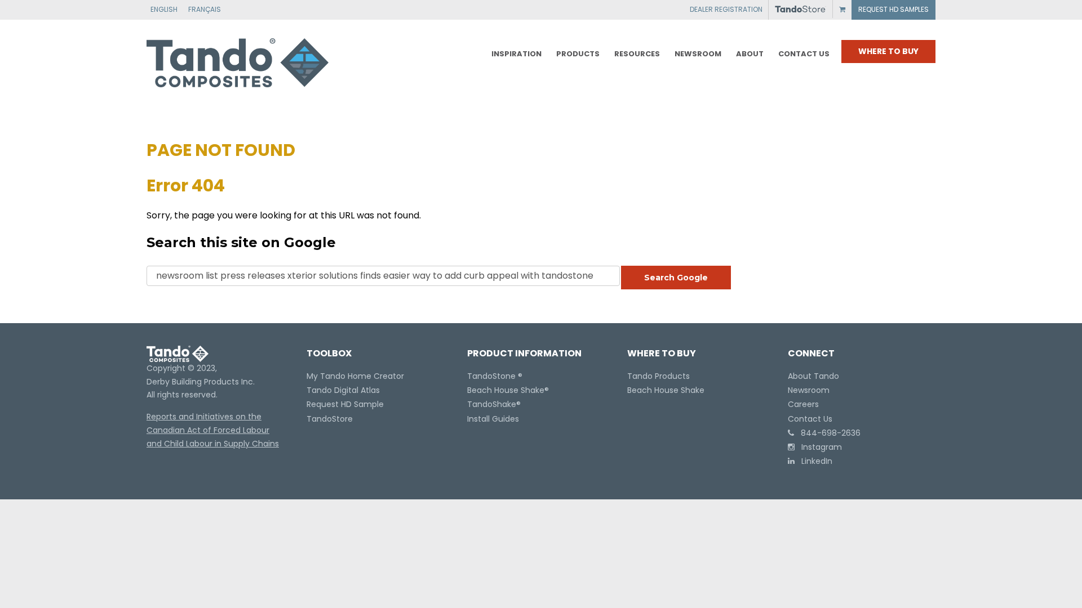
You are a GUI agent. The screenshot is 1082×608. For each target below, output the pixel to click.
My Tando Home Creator (355, 376)
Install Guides (493, 418)
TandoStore (330, 418)
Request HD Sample (345, 404)
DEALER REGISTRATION (726, 9)
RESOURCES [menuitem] (637, 53)
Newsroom (809, 390)
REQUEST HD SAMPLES (893, 9)
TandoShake (491, 404)
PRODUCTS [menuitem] (578, 53)
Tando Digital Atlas (343, 390)
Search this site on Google (241, 242)
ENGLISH (164, 9)
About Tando (813, 376)
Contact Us (810, 418)
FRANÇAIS (204, 9)
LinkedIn (813, 461)
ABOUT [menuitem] (750, 53)
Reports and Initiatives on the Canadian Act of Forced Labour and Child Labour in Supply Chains (213, 430)
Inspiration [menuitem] (516, 53)
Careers (803, 404)
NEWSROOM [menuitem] (698, 53)
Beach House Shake (505, 390)
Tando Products (658, 376)
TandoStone (491, 376)
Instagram (818, 447)
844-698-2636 (827, 433)
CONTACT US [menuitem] (804, 53)
